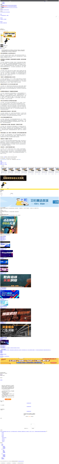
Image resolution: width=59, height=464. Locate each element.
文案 (9, 6)
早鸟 (7, 188)
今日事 (2, 444)
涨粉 (13, 6)
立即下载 (1, 374)
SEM (3, 450)
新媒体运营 (4, 6)
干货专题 (4, 456)
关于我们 (3, 432)
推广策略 (1, 7)
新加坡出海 (3, 3)
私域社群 (5, 5)
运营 (6, 6)
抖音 (16, 6)
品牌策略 (4, 452)
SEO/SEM (10, 7)
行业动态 (4, 454)
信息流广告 (8, 7)
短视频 (14, 6)
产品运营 (3, 5)
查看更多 (5, 349)
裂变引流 (6, 7)
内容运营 (11, 5)
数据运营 (7, 5)
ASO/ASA (12, 7)
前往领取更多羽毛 (29, 406)
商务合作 (3, 441)
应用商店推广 (3, 7)
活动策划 (9, 5)
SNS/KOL (14, 7)
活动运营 (11, 6)
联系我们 (3, 436)
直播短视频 (15, 5)
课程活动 (4, 455)
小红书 (8, 6)
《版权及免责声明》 (4, 437)
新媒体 (4, 446)
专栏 (2, 457)
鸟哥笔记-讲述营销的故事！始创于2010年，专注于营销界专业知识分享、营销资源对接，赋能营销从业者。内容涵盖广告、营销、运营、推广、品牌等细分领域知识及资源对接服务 (23, 431)
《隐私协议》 (3, 440)
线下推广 (16, 7)
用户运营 (1, 5)
